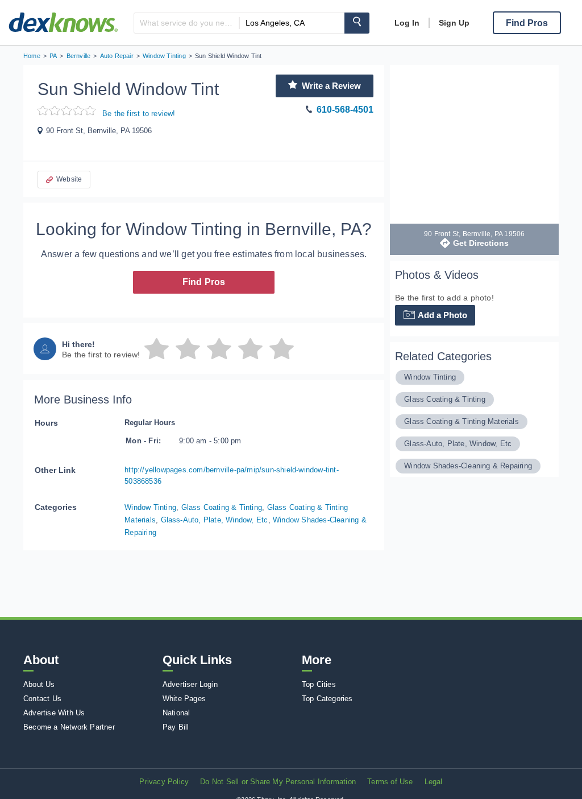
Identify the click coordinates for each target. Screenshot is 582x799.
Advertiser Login (190, 684)
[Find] (356, 23)
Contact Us (42, 698)
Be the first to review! (139, 113)
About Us (39, 684)
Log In (406, 22)
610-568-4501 (345, 109)
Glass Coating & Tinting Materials (461, 421)
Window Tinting (150, 507)
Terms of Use (390, 781)
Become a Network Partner (69, 727)
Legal (434, 781)
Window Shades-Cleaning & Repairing (468, 466)
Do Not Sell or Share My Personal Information (278, 781)
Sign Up (454, 22)
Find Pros (204, 282)
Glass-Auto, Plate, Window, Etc (214, 520)
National (176, 713)
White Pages (184, 698)
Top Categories (327, 698)
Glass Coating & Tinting (222, 507)
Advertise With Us (54, 713)
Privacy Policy (164, 781)
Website (69, 179)
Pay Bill (176, 727)
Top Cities (319, 684)
